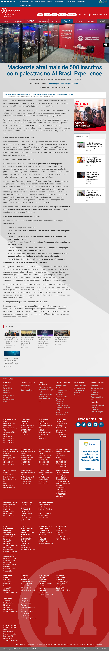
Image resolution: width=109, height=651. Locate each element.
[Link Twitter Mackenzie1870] (5, 1)
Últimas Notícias (81, 136)
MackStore (62, 14)
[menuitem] (26, 1)
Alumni (40, 14)
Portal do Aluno (71, 14)
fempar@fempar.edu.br (29, 618)
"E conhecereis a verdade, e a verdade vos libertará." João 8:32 (83, 649)
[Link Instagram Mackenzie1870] (14, 1)
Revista (54, 14)
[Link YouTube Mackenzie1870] (8, 1)
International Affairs (100, 14)
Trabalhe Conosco (79, 644)
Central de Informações (26, 644)
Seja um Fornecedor (96, 644)
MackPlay (47, 14)
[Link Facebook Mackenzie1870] (2, 1)
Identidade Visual (62, 644)
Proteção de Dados (45, 644)
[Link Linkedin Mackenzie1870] (11, 1)
